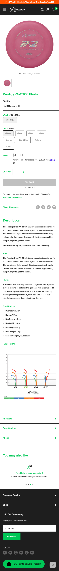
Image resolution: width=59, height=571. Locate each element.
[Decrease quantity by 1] (16, 172)
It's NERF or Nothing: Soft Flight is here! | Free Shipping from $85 (29, 2)
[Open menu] (4, 10)
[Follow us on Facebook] (5, 553)
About (6, 438)
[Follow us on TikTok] (27, 553)
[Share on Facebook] (38, 207)
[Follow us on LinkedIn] (32, 553)
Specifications (9, 428)
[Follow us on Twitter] (10, 553)
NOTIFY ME (29, 187)
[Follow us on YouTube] (21, 553)
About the (7, 418)
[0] (54, 9)
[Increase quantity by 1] (31, 172)
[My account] (48, 9)
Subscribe (11, 537)
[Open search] (42, 9)
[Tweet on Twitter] (49, 207)
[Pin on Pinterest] (43, 207)
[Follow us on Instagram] (16, 553)
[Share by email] (54, 207)
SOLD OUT (29, 182)
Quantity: (7, 172)
